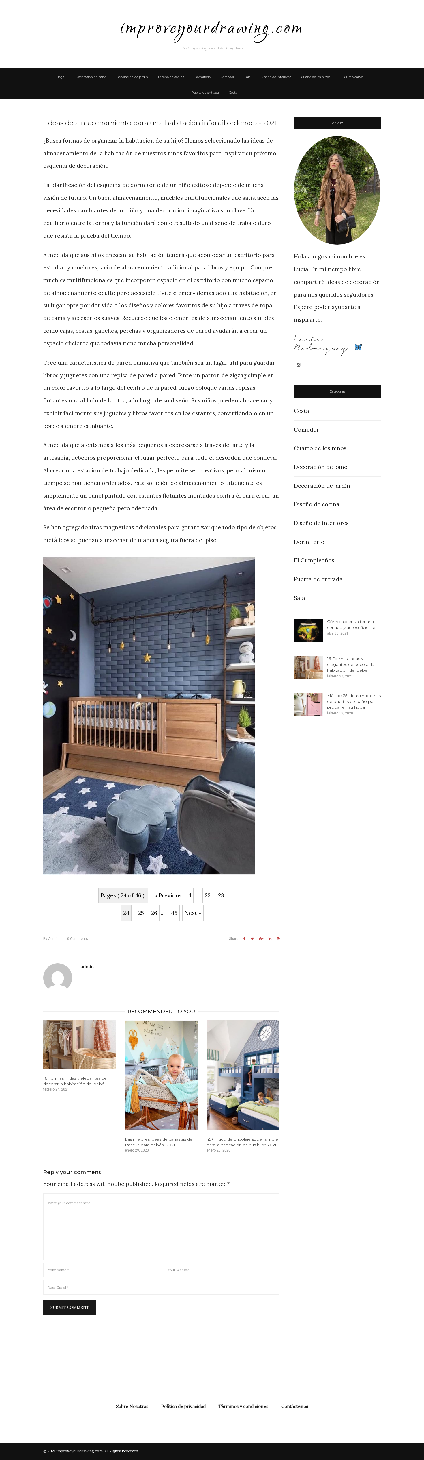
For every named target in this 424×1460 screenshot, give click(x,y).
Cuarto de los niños (315, 77)
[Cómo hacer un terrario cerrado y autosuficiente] (308, 630)
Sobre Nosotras (132, 1406)
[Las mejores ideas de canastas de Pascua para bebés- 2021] (161, 1075)
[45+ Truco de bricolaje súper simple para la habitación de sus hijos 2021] (243, 1075)
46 (174, 913)
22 (208, 895)
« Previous (168, 895)
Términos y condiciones (243, 1406)
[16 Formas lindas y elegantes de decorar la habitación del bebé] (79, 1044)
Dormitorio (202, 77)
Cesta (233, 92)
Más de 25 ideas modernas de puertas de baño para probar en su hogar (354, 701)
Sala (247, 77)
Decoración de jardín (132, 77)
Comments (77, 939)
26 (154, 913)
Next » (193, 913)
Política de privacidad (183, 1406)
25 (141, 913)
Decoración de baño (91, 77)
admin (51, 939)
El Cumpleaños (351, 77)
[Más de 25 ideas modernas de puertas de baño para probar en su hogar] (308, 704)
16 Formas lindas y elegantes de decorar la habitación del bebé (350, 664)
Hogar (60, 77)
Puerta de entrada (205, 92)
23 (221, 895)
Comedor (227, 77)
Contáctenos (294, 1406)
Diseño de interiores (276, 77)
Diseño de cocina (171, 77)
